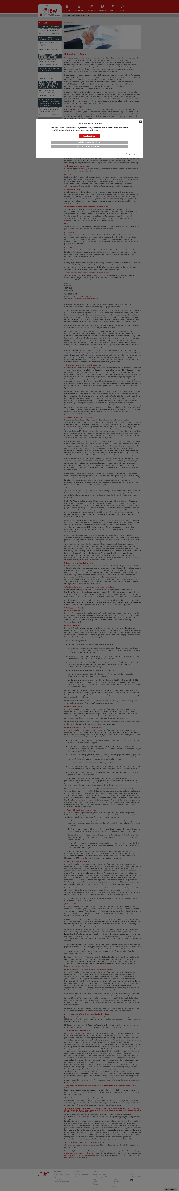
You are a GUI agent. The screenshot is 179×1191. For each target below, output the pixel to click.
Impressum (136, 154)
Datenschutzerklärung (124, 154)
